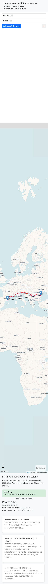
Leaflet (28, 472)
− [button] (3, 467)
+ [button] (3, 464)
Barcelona (32, 3)
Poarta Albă (18, 3)
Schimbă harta (40, 468)
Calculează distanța (11, 26)
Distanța (7, 3)
